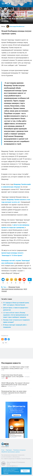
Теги (4, 287)
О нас (2, 450)
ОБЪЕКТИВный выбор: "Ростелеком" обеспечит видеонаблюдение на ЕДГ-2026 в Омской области (15, 384)
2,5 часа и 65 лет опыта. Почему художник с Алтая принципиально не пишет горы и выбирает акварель (15, 315)
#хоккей (4, 291)
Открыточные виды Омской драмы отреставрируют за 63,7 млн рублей (12, 375)
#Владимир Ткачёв (14, 287)
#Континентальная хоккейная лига (12, 289)
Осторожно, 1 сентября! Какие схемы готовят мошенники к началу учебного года (15, 367)
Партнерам (9, 450)
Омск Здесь (6, 3)
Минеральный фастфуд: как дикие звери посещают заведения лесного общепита (13, 392)
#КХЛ (25, 289)
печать (29, 11)
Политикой (6, 473)
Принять (25, 471)
